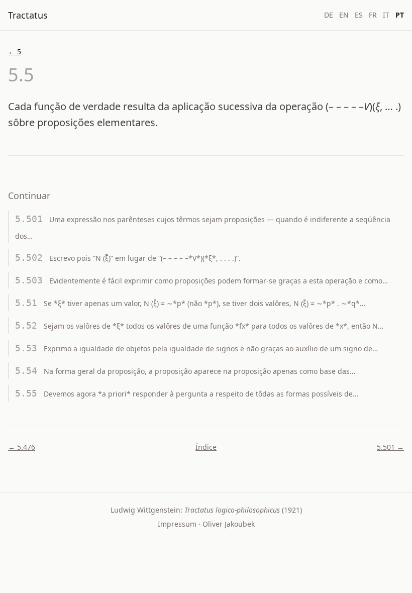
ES (359, 15)
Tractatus (28, 15)
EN (344, 15)
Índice (206, 447)
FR (373, 15)
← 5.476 (21, 447)
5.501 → (390, 447)
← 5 (14, 51)
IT (386, 15)
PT (399, 15)
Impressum (177, 524)
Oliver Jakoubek (228, 524)
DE (328, 15)
